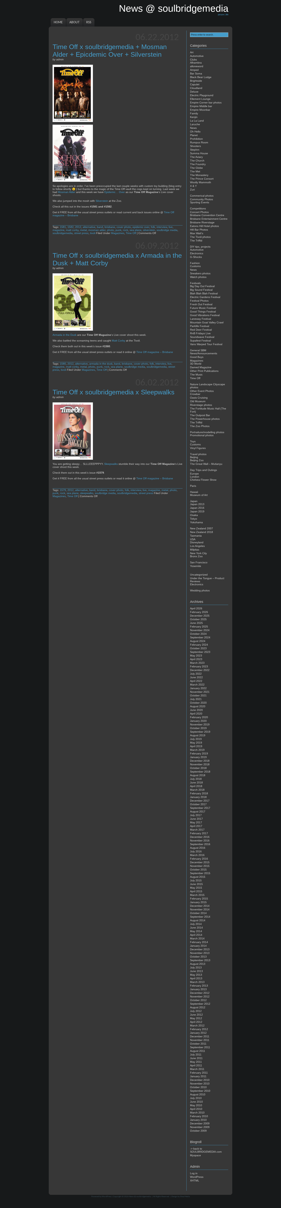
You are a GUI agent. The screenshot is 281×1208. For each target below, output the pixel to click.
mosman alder (97, 230)
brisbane (110, 227)
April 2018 (196, 786)
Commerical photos (202, 195)
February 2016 (199, 858)
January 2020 (198, 720)
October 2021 (198, 695)
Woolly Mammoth (200, 182)
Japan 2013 (197, 504)
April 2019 (196, 746)
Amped (194, 69)
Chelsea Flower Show (203, 479)
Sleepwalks (111, 463)
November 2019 (200, 724)
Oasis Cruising (199, 397)
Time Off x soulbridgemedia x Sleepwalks (114, 392)
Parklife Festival (199, 326)
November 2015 (200, 865)
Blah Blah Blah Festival (204, 293)
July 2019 (196, 738)
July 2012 (196, 1011)
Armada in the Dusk (64, 334)
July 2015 (196, 880)
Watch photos (198, 277)
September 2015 (200, 873)
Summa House (199, 153)
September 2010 (200, 1090)
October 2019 (198, 728)
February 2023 (199, 666)
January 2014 (198, 945)
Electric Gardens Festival (205, 297)
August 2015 (197, 876)
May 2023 (196, 655)
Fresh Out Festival (201, 304)
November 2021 (200, 691)
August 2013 (197, 963)
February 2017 (199, 833)
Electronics (196, 253)
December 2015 (200, 862)
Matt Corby (118, 340)
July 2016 (196, 851)
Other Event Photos (202, 390)
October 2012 (198, 1000)
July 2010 (196, 1098)
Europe (194, 473)
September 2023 (200, 651)
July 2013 (196, 967)
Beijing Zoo (197, 460)
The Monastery (199, 175)
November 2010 (200, 1083)
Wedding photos (200, 590)
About (74, 22)
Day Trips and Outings (203, 470)
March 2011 (197, 1069)
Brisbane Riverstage (202, 222)
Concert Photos (199, 212)
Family (194, 113)
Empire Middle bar (201, 106)
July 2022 (196, 673)
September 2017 (200, 807)
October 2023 (198, 648)
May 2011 (196, 1061)
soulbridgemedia (63, 233)
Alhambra (196, 62)
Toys (193, 441)
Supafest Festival (200, 340)
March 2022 (197, 684)
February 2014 (199, 942)
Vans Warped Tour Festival (206, 344)
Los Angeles (197, 545)
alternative (89, 227)
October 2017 (198, 804)
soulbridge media (167, 230)
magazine (58, 230)
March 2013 (197, 982)
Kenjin (193, 117)
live (171, 227)
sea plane (135, 230)
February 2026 (199, 612)
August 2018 (197, 775)
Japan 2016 (197, 507)
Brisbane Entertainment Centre (208, 218)
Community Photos (201, 199)
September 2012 (200, 1003)
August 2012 (197, 1007)
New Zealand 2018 (201, 532)
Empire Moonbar (200, 109)
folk (153, 227)
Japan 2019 (197, 511)
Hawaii (194, 491)
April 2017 (196, 826)
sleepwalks (86, 493)
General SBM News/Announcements (203, 352)
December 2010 (200, 1079)
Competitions (198, 208)
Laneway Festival (200, 318)
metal (83, 230)
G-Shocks (196, 256)
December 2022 (200, 670)
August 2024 (197, 641)
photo (110, 230)
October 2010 (198, 1087)
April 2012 (196, 1021)
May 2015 (196, 887)
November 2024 (200, 630)
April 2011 (196, 1065)
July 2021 (196, 699)
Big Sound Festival (201, 289)
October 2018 (198, 768)
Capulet (194, 84)
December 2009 (200, 1123)
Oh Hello (195, 131)
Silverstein (102, 200)
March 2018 (197, 789)
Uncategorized (199, 574)
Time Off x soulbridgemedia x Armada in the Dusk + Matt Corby (117, 259)
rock (125, 230)
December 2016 (200, 836)
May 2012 (196, 1018)
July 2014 (196, 923)
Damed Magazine (200, 367)
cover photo (124, 227)
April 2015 (196, 891)
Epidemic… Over (114, 192)
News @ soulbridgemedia (140, 1197)
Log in (193, 1173)
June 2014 (196, 927)
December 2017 (200, 800)
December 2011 (199, 1036)
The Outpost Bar (200, 415)
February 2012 (199, 1029)
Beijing (194, 457)
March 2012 (197, 1025)
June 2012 (196, 1014)
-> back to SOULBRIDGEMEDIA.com (206, 1150)
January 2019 (198, 757)
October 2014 (198, 913)
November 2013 (200, 952)
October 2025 (198, 619)
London (194, 476)
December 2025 (200, 615)
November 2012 (200, 996)
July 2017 (196, 815)
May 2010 (196, 1105)
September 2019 (200, 731)
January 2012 (198, 1032)
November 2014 (200, 909)
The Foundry (198, 164)
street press (81, 233)
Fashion (195, 263)
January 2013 (198, 989)
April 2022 (196, 680)
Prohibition (196, 138)
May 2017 (196, 822)
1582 (70, 227)
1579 (63, 490)
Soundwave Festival (202, 336)
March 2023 (197, 662)
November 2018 (200, 764)
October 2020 (198, 702)
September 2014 (200, 916)
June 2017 (196, 818)
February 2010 (199, 1116)
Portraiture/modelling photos (207, 432)
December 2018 (200, 760)
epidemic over (140, 227)
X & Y (193, 185)
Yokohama (196, 522)
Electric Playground (201, 95)
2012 (78, 227)
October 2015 (198, 869)
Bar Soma (196, 73)
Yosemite (195, 566)
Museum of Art (199, 495)
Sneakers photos (200, 273)
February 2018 (199, 793)
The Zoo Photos (200, 426)
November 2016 (200, 840)
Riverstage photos (201, 404)
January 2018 (198, 797)
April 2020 (196, 713)
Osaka (194, 515)
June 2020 (196, 709)
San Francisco (198, 562)
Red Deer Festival (201, 329)
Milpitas (194, 549)
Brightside (196, 80)
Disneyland (196, 542)
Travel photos (198, 454)
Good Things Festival (203, 311)
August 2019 (197, 735)
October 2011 (198, 1043)
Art (191, 52)
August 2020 (197, 706)
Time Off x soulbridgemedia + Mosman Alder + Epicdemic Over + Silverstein (110, 50)
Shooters (195, 146)
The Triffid (196, 240)
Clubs (193, 59)
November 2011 (199, 1040)
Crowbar (195, 394)
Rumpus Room (199, 142)
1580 (63, 363)
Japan (193, 501)
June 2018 (196, 782)
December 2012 (200, 992)
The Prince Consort (202, 178)
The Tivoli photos (200, 236)
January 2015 (198, 902)
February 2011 (199, 1072)
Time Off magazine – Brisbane (154, 352)
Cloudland (196, 88)
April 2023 (196, 659)
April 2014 (196, 934)
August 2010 (197, 1094)
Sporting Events (199, 202)
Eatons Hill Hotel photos (204, 226)
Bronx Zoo (196, 556)
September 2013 (200, 960)
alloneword (196, 66)
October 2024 (198, 633)
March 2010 (197, 1112)
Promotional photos (202, 435)
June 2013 (196, 971)
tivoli (92, 233)
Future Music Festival (203, 307)
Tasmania (196, 535)
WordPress (196, 1176)
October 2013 (198, 956)
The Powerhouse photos (205, 418)
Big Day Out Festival (202, 286)
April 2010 (196, 1108)
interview (162, 227)
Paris (193, 485)
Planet (194, 135)
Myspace (195, 1155)
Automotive (197, 55)
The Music (196, 374)
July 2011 (195, 1054)
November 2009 (200, 1127)
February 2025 (199, 626)
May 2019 (196, 742)
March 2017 (197, 829)
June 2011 (196, 1058)
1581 (63, 227)
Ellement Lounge (200, 98)
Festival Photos (199, 300)
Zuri (192, 189)
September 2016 (200, 844)
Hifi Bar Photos (199, 229)
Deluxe (194, 91)
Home (58, 22)
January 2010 (198, 1119)
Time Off (131, 233)
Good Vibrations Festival (205, 315)
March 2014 (197, 938)
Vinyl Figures (198, 448)
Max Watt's (196, 233)
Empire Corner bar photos (206, 102)
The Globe (196, 167)
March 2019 (197, 749)
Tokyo (193, 518)
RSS (88, 22)
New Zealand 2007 (201, 528)
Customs (195, 266)
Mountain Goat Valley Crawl (206, 322)
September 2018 (200, 771)
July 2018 (196, 778)
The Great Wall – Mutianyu (206, 463)
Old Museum (197, 401)
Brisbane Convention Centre (207, 215)
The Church (197, 160)
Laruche (195, 124)
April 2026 (196, 608)
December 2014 (200, 905)
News (193, 127)
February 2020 (199, 717)
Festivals (195, 283)
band (100, 227)
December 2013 (200, 949)
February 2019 (199, 753)
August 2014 (197, 920)
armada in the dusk (101, 363)
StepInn (194, 149)
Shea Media (185, 1197)
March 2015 (197, 894)
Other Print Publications (204, 370)
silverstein (149, 230)
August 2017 (197, 811)
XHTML (194, 1180)
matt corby (72, 230)
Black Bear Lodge (200, 77)
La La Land (197, 120)
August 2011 (197, 1050)
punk (118, 230)
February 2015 (199, 898)
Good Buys (196, 357)
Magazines (117, 233)
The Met (195, 171)
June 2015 (196, 884)
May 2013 (196, 974)
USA (192, 539)
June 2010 (196, 1101)
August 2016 (197, 847)
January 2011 (198, 1076)
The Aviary (196, 156)
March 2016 (197, 855)
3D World (195, 363)
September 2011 (200, 1047)
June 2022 (196, 677)
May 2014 (196, 931)
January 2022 (198, 688)
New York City (198, 553)
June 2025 (196, 622)
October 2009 (198, 1130)
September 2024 (200, 637)
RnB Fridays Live (200, 333)
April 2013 (196, 978)
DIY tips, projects (200, 246)
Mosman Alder (66, 192)
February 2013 (199, 985)
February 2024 (199, 644)
